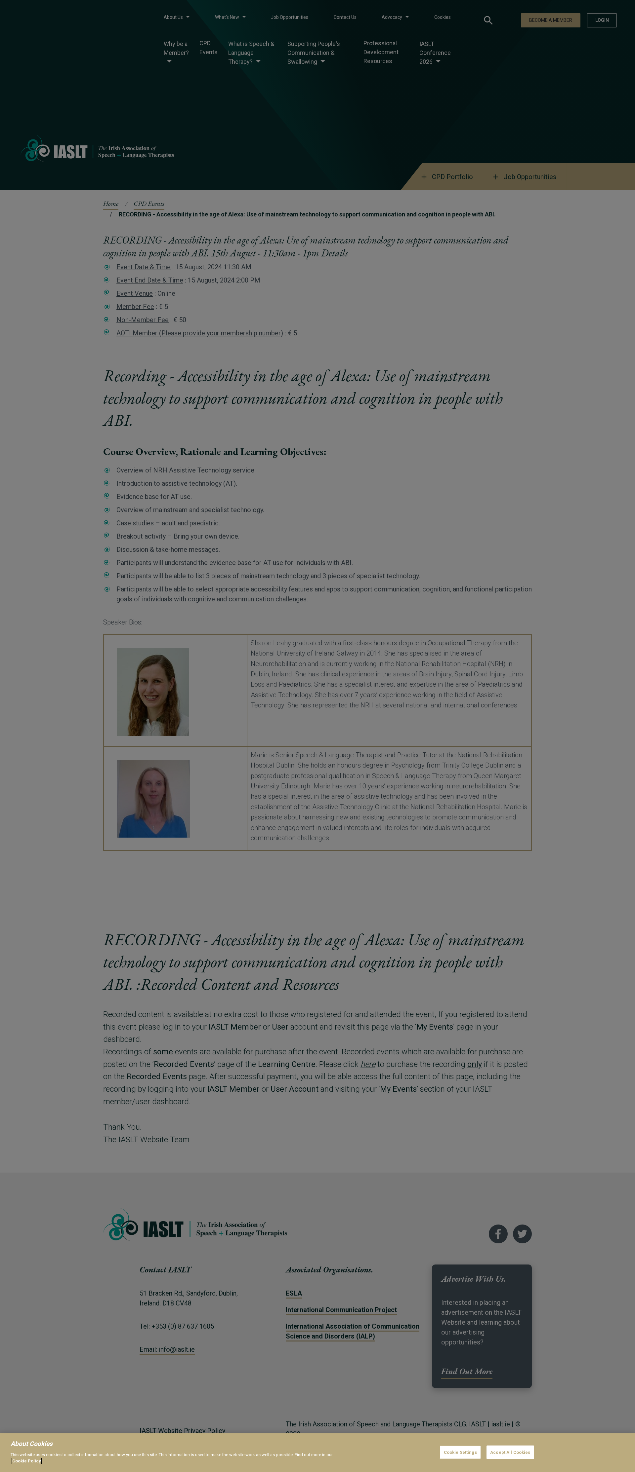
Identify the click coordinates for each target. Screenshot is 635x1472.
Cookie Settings (460, 1452)
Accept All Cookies (510, 1452)
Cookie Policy (26, 1460)
